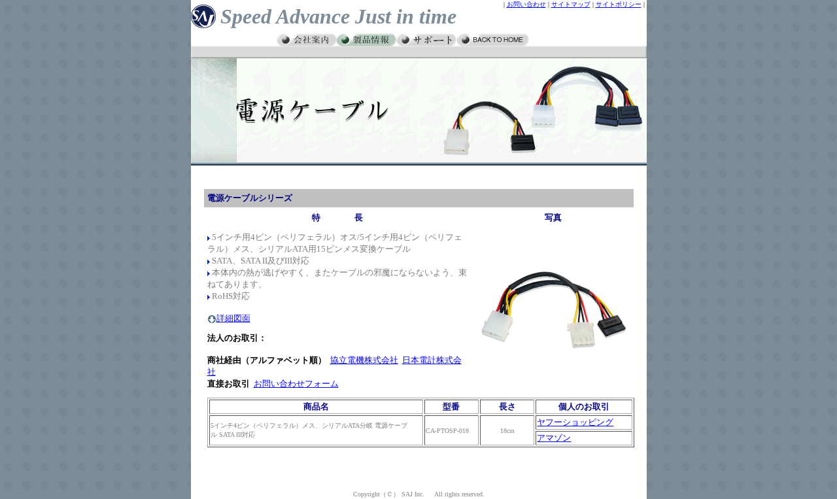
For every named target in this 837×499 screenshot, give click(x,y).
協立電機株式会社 (364, 360)
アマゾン (554, 438)
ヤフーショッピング (575, 422)
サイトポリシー (618, 4)
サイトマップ (570, 4)
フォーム (322, 383)
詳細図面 (233, 318)
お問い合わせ (526, 4)
